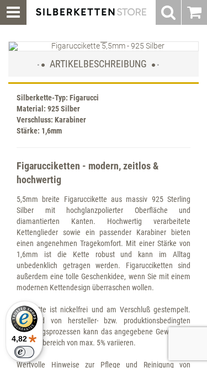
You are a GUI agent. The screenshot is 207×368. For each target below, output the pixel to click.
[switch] (24, 352)
